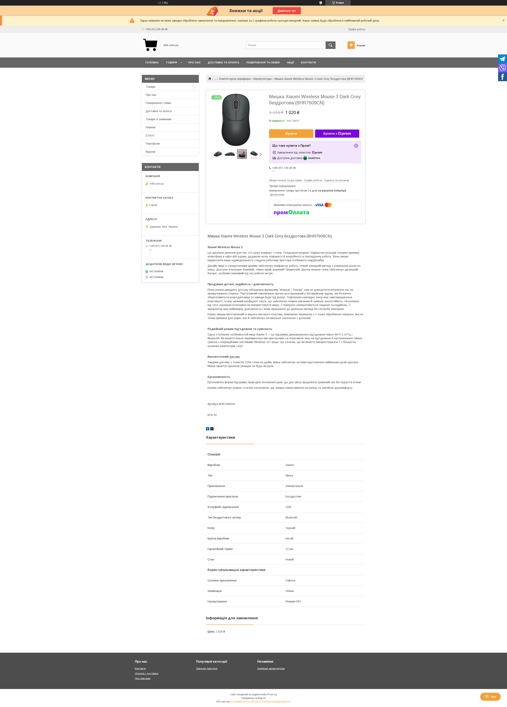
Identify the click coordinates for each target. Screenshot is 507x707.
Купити (291, 133)
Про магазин (143, 678)
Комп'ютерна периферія (235, 78)
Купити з (330, 133)
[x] (211, 429)
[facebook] (207, 429)
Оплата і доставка (146, 673)
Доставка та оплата (223, 62)
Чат (493, 696)
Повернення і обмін (158, 103)
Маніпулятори (263, 78)
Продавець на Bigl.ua (253, 698)
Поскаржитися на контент (245, 701)
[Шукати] (330, 45)
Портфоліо (153, 143)
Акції (290, 62)
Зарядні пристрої (207, 668)
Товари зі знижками (158, 119)
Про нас (194, 62)
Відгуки (150, 151)
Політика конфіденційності (276, 701)
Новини (150, 127)
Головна (152, 62)
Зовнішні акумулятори (271, 668)
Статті (150, 135)
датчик (234, 356)
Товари (171, 62)
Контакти (308, 62)
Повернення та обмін (263, 62)
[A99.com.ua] (150, 52)
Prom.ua (272, 694)
